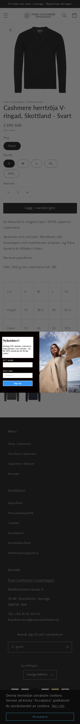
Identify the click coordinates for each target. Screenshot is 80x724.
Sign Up (17, 383)
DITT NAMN (8, 360)
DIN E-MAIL (8, 371)
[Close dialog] (77, 333)
